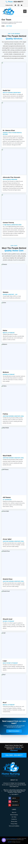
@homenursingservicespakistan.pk (9, 838)
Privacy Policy (14, 823)
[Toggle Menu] (25, 11)
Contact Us (14, 819)
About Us (14, 812)
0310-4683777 (14, 794)
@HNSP (9, 841)
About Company (14, 814)
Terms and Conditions (14, 826)
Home (3, 26)
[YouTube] (21, 5)
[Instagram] (18, 5)
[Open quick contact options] (4, 840)
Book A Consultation (14, 731)
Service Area (14, 821)
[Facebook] (15, 5)
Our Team (14, 817)
